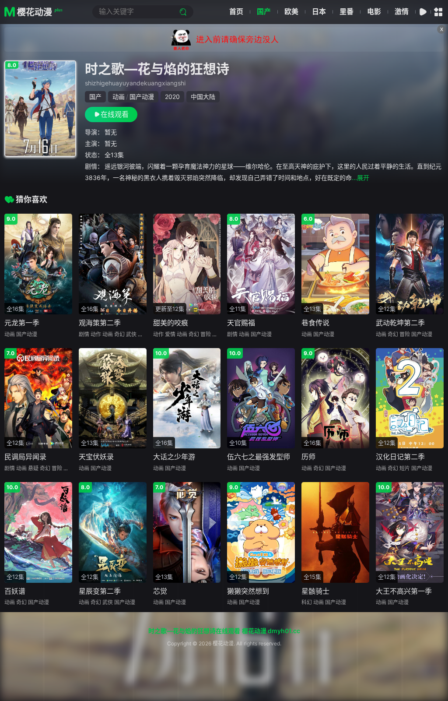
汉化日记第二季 (400, 456)
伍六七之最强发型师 (258, 456)
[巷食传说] (335, 264)
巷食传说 (315, 322)
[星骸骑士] (335, 532)
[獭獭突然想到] (261, 532)
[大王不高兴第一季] (410, 532)
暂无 (111, 132)
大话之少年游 (174, 456)
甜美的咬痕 (170, 322)
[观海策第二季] (113, 264)
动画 (118, 96)
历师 (308, 456)
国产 (264, 11)
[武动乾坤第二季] (410, 264)
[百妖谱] (38, 532)
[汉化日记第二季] (410, 398)
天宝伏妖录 (96, 456)
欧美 (291, 11)
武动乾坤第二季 (400, 322)
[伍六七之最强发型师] (261, 398)
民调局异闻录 (25, 456)
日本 (319, 11)
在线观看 (115, 114)
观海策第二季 (100, 322)
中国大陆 (203, 96)
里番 (347, 11)
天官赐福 (241, 322)
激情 (402, 11)
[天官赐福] (261, 264)
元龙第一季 (21, 322)
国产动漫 (142, 96)
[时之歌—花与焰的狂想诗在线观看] (40, 108)
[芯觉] (187, 532)
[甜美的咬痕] (187, 264)
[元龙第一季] (38, 264)
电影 (374, 11)
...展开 (360, 177)
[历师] (335, 398)
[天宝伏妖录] (113, 398)
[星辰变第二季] (113, 532)
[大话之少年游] (187, 398)
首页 (236, 11)
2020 (172, 96)
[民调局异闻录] (38, 398)
